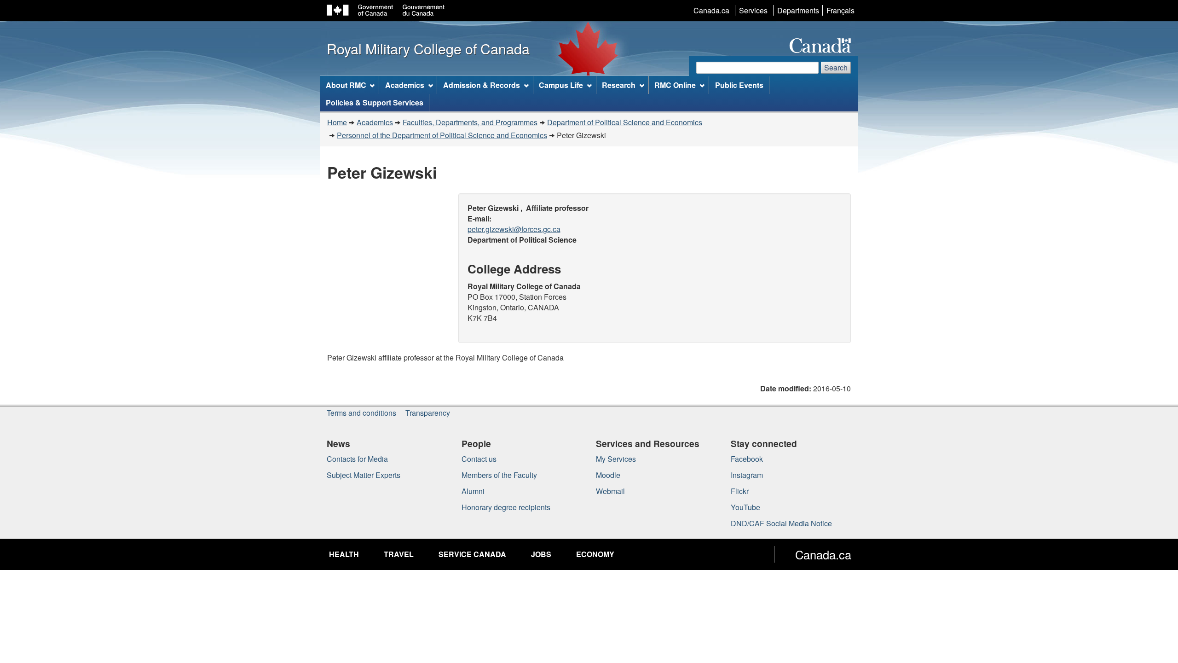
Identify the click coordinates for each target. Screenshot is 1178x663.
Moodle (608, 475)
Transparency (427, 412)
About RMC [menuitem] (346, 85)
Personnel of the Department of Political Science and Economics (442, 135)
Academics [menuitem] (404, 85)
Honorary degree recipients (506, 507)
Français (840, 10)
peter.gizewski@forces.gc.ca (514, 229)
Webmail (610, 491)
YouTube (745, 507)
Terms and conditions (361, 412)
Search (836, 67)
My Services (616, 459)
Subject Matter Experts (363, 475)
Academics (375, 122)
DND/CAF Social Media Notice (781, 523)
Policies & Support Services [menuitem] (374, 102)
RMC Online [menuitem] (675, 85)
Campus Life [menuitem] (561, 85)
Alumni (473, 491)
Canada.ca (711, 10)
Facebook (747, 459)
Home (337, 122)
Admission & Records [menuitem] (481, 85)
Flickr (740, 491)
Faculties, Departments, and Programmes (470, 122)
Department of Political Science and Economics (624, 122)
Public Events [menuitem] (739, 85)
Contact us (479, 459)
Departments (798, 10)
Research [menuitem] (618, 85)
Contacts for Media (357, 459)
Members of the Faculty (499, 475)
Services (753, 10)
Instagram (747, 475)
